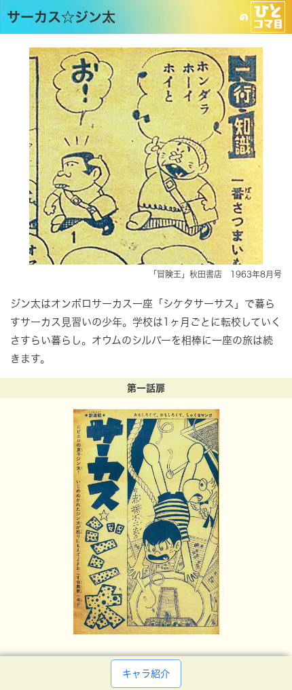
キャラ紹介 (146, 673)
